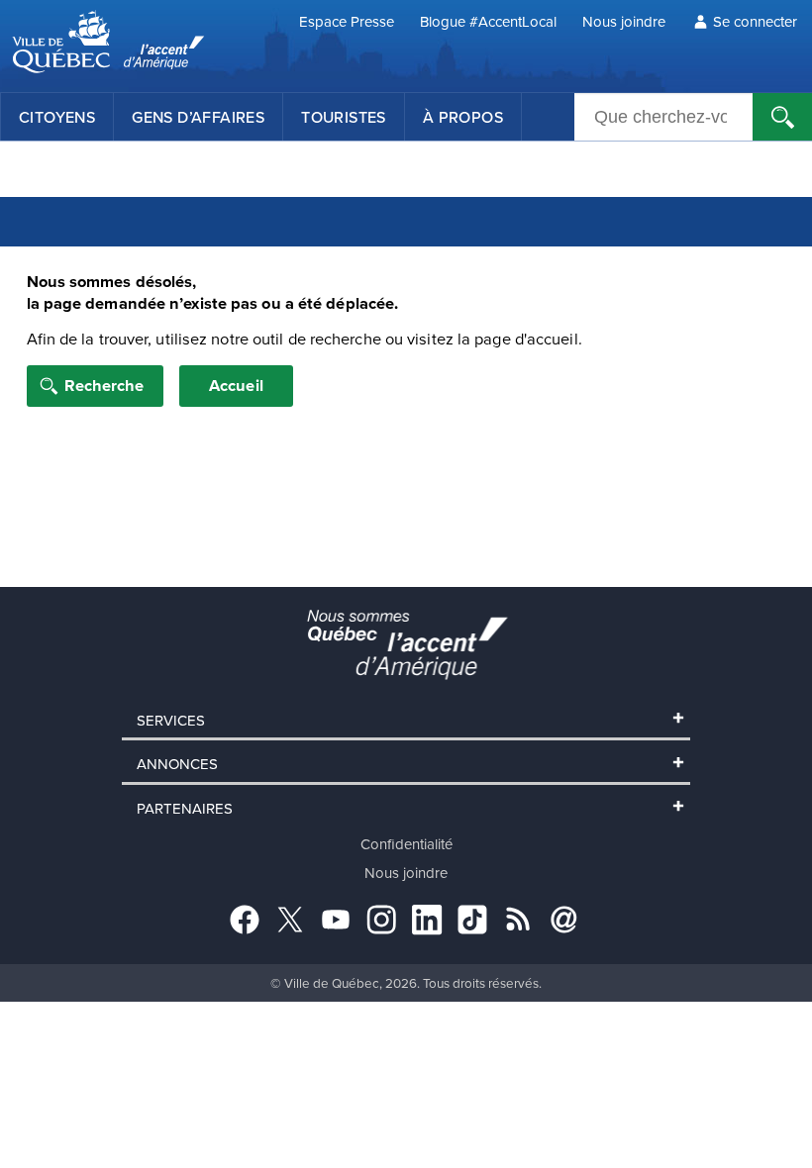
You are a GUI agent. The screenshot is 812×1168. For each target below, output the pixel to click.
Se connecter (755, 21)
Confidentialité (406, 843)
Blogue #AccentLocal (488, 21)
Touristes (343, 117)
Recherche (104, 385)
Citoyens (57, 117)
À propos (463, 117)
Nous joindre (623, 21)
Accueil (236, 385)
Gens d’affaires (198, 117)
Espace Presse (346, 21)
